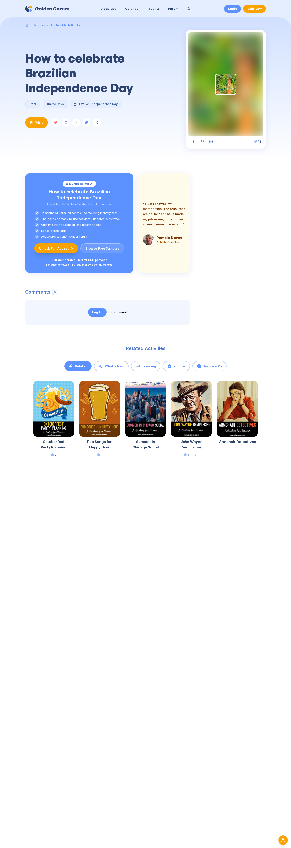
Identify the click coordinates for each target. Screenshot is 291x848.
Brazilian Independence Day (97, 103)
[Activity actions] (73, 388)
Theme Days (55, 104)
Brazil (33, 104)
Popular (179, 366)
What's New (114, 366)
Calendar (132, 9)
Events (154, 9)
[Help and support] (283, 840)
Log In (97, 312)
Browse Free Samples (102, 248)
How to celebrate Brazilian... (66, 25)
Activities (108, 9)
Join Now (254, 9)
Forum (173, 9)
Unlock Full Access (54, 248)
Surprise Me (212, 366)
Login (232, 9)
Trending (149, 366)
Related (81, 366)
